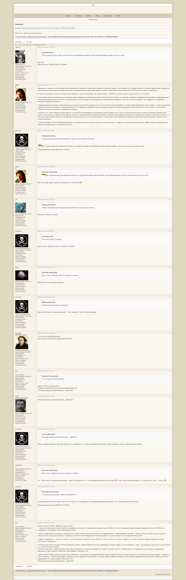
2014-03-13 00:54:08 (49, 333)
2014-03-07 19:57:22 (49, 199)
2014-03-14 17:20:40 (49, 486)
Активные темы (93, 19)
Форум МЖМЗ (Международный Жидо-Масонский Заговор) (67, 36)
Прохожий (18, 465)
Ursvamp (18, 130)
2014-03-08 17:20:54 (49, 297)
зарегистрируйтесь (36, 33)
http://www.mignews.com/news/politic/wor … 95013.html (55, 390)
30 (27, 42)
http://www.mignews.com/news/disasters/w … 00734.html (56, 561)
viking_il (17, 47)
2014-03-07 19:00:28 (49, 166)
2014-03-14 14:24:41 (49, 429)
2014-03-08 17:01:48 (49, 267)
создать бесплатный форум (163, 574)
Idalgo (17, 85)
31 (28, 42)
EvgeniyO (18, 333)
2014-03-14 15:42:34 (49, 465)
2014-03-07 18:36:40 (49, 130)
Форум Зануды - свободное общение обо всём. (31, 36)
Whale (17, 267)
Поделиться (41, 47)
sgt (16, 199)
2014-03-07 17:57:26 (49, 85)
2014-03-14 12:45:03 (49, 371)
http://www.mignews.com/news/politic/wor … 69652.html (55, 399)
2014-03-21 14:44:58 (49, 522)
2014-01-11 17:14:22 (49, 47)
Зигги (17, 396)
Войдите (26, 33)
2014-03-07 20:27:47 (49, 231)
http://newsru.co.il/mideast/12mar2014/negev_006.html (55, 338)
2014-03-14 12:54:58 (49, 396)
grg (16, 371)
